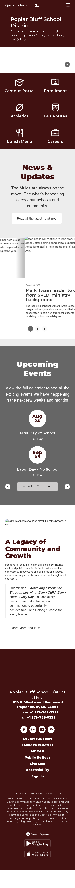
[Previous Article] (37, 329)
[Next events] (67, 486)
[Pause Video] (67, 65)
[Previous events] (7, 486)
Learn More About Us (25, 627)
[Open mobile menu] (68, 5)
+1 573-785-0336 (41, 717)
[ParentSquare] (37, 834)
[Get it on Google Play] (37, 843)
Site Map (37, 764)
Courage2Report (37, 739)
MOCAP (37, 751)
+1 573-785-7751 (44, 712)
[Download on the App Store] (37, 854)
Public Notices (38, 757)
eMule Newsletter (37, 745)
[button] (16, 5)
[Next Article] (44, 329)
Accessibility (37, 770)
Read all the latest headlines (36, 218)
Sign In (37, 776)
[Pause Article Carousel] (30, 329)
